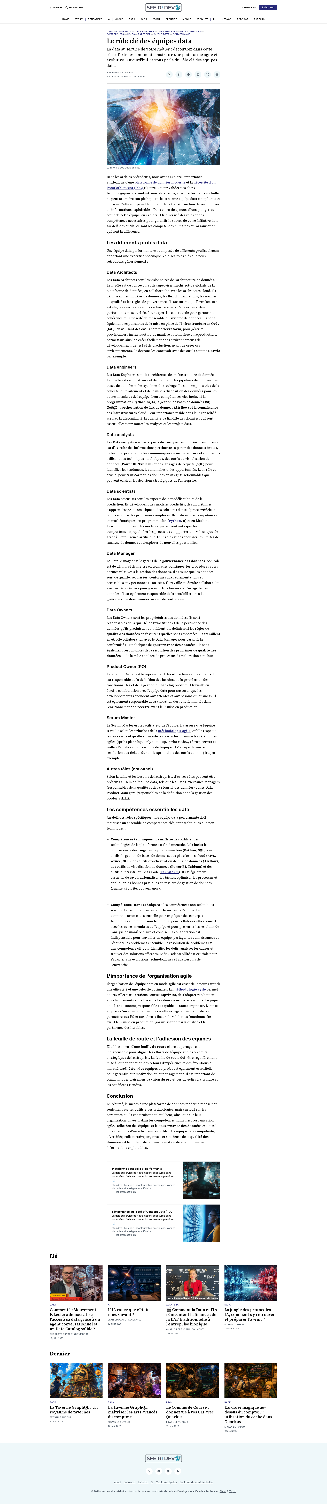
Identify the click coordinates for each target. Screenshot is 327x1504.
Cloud (119, 19)
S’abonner (268, 7)
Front (156, 19)
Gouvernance (181, 34)
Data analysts (167, 31)
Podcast (242, 19)
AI (109, 1304)
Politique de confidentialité (196, 1482)
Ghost (223, 1491)
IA (109, 19)
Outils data (161, 34)
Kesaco (226, 19)
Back (144, 19)
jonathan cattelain (120, 72)
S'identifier (248, 7)
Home (65, 19)
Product (202, 19)
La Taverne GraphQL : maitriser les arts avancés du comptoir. (132, 1412)
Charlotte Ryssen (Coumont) (69, 1334)
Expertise (144, 34)
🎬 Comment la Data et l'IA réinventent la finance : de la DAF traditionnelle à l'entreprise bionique (191, 1317)
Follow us (129, 1482)
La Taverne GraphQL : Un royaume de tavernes (74, 1410)
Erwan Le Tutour (61, 1417)
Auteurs (259, 19)
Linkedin (143, 1482)
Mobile (186, 19)
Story (79, 19)
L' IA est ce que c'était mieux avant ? (128, 1312)
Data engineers (144, 31)
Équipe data (123, 31)
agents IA (172, 1304)
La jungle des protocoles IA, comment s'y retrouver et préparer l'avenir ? (249, 1314)
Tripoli (232, 1491)
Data (132, 19)
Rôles (131, 34)
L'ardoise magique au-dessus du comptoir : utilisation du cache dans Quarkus (248, 1414)
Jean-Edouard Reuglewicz (125, 1319)
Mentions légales (166, 1482)
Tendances (95, 19)
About (117, 1482)
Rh (214, 19)
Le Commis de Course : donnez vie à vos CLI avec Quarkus (190, 1412)
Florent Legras (234, 1324)
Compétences (115, 34)
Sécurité (171, 19)
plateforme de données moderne (160, 182)
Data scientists (190, 31)
